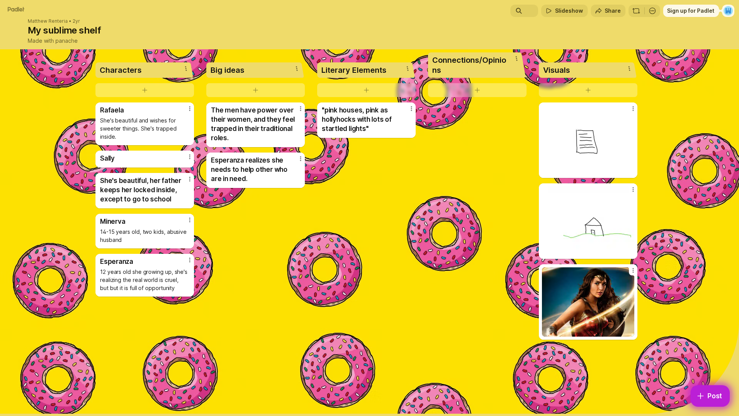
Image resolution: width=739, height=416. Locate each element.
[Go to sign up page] (728, 11)
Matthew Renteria (48, 21)
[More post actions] (190, 109)
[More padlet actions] (652, 11)
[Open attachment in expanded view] (588, 140)
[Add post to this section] (144, 90)
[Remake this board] (636, 11)
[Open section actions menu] (186, 68)
